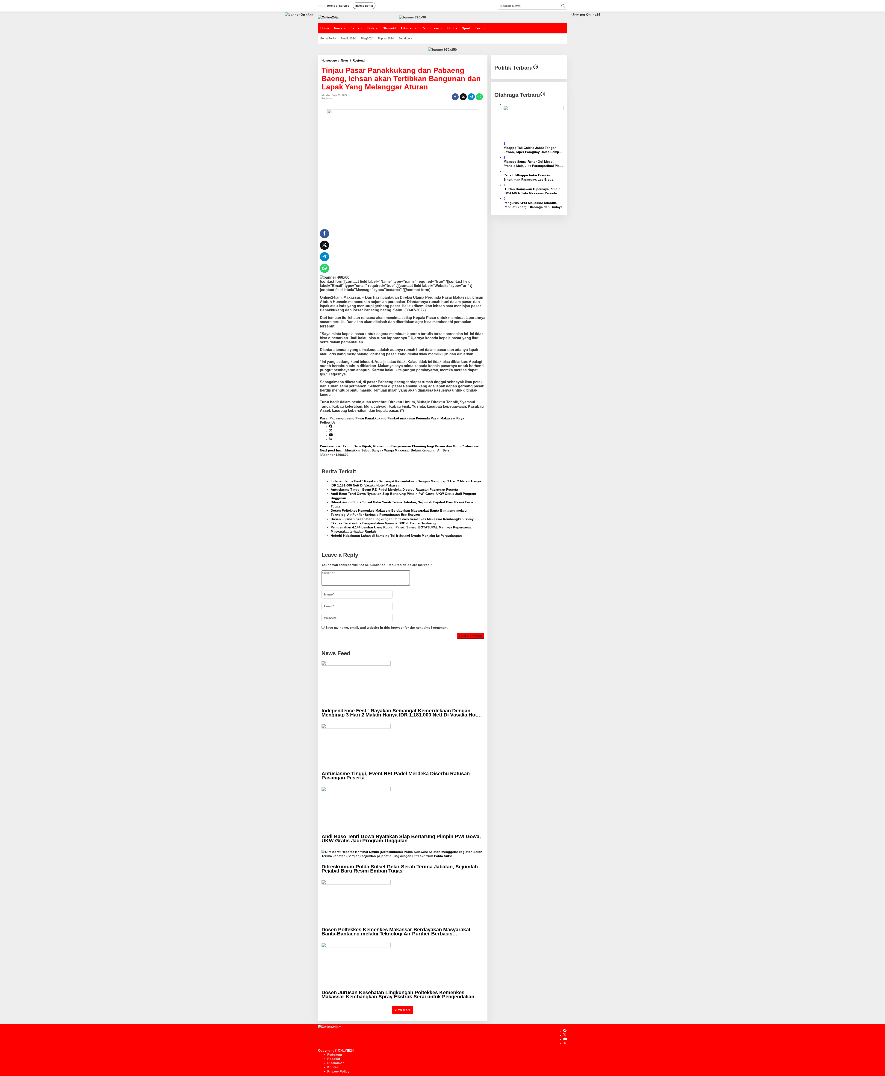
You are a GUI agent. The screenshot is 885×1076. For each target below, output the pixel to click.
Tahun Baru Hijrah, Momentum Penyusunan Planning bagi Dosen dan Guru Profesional (400, 446)
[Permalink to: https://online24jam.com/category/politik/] (535, 68)
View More (403, 1010)
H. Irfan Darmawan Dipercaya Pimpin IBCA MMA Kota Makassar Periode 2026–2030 (532, 191)
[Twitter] (330, 431)
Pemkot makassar (401, 418)
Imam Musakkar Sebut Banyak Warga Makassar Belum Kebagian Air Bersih (386, 450)
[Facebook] (330, 426)
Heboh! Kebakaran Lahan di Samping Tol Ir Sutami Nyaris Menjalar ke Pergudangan (396, 535)
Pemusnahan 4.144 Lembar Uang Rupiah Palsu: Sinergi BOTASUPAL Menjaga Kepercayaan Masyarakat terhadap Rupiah (402, 529)
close (309, 14)
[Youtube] (331, 435)
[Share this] (455, 96)
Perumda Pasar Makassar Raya (440, 418)
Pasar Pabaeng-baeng (337, 418)
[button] (563, 6)
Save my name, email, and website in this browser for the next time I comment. (386, 627)
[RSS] (330, 439)
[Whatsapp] (479, 96)
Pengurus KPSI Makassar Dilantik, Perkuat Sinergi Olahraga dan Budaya (533, 205)
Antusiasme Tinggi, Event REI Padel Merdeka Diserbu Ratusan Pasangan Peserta (394, 489)
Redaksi (333, 1059)
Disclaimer (335, 1063)
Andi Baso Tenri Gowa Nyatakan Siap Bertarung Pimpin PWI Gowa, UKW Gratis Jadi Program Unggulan (403, 496)
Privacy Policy (338, 1071)
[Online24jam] (329, 17)
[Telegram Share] (471, 96)
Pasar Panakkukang (370, 418)
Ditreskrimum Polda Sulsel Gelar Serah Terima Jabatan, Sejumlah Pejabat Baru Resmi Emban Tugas (403, 504)
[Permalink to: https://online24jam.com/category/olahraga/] (543, 95)
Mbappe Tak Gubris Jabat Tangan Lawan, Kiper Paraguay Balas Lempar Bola (533, 150)
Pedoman (334, 1054)
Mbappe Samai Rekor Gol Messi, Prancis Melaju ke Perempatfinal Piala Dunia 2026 (533, 164)
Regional (327, 98)
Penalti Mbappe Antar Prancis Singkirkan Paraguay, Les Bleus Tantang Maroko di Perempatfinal (530, 177)
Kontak (333, 1067)
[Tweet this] (463, 96)
